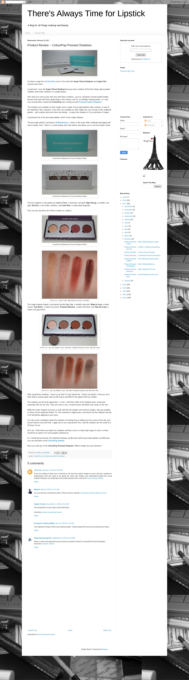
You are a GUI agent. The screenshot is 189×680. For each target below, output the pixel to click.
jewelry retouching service (52, 512)
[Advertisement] (69, 608)
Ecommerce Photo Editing (44, 523)
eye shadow (46, 456)
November (129, 210)
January (128, 281)
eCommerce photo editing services (93, 493)
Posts (148, 121)
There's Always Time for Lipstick (86, 13)
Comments (150, 125)
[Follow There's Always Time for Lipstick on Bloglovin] (153, 169)
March (127, 236)
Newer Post (32, 630)
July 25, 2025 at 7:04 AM (64, 523)
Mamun (37, 489)
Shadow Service (48, 544)
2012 (125, 298)
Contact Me (40, 33)
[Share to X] (60, 452)
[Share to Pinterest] (65, 452)
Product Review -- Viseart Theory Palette (139, 252)
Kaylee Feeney (40, 504)
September (129, 216)
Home (27, 33)
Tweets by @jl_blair (127, 71)
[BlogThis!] (58, 452)
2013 (125, 294)
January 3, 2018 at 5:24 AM (52, 470)
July (126, 223)
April (126, 232)
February (128, 239)
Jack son (37, 470)
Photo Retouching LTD (42, 538)
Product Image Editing (95, 478)
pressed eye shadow (58, 456)
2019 (125, 197)
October (128, 213)
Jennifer (39, 452)
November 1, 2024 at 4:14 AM (58, 504)
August (127, 220)
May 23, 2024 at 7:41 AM (50, 489)
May (126, 229)
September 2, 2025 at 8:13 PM (63, 538)
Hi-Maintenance (62, 123)
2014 (125, 291)
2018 (125, 200)
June (127, 226)
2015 (125, 288)
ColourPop (50, 81)
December (129, 206)
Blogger (105, 649)
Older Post (107, 630)
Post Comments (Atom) (46, 634)
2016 (125, 285)
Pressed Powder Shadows (90, 102)
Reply (36, 482)
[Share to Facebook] (63, 452)
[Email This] (55, 452)
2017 (125, 204)
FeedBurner (145, 59)
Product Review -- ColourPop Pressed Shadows (142, 255)
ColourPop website (56, 441)
